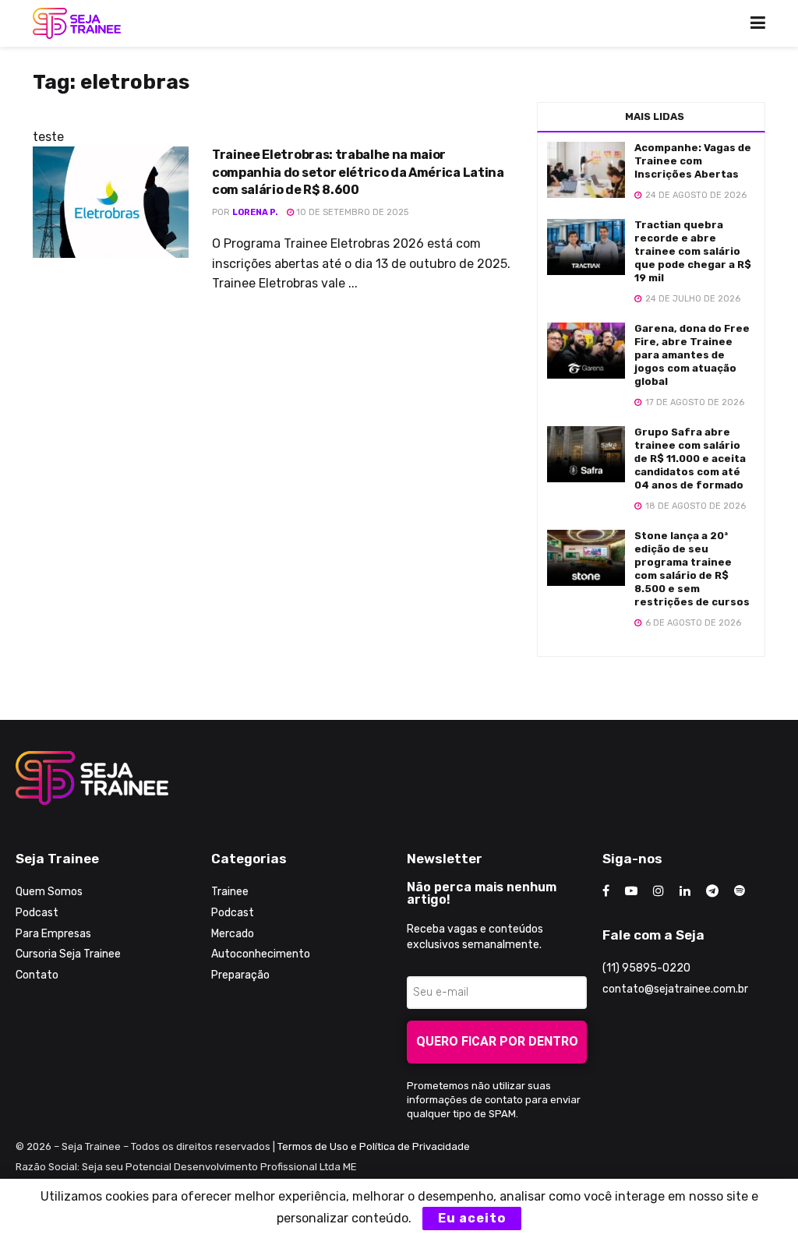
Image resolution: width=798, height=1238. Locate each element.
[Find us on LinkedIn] (685, 891)
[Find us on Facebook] (605, 891)
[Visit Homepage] (77, 23)
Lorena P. (255, 212)
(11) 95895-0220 (646, 968)
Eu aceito (472, 1218)
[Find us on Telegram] (712, 891)
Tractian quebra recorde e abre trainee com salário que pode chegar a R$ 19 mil (692, 251)
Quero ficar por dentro (497, 1041)
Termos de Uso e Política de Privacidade (373, 1146)
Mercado (232, 933)
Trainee (230, 891)
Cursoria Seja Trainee (68, 954)
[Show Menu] (757, 23)
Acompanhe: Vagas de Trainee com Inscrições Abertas (692, 161)
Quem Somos (49, 891)
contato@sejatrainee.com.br (675, 989)
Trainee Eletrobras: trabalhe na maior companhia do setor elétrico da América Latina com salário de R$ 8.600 (358, 172)
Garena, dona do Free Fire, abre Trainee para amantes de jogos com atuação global (692, 355)
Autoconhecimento (260, 954)
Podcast (37, 912)
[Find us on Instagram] (658, 891)
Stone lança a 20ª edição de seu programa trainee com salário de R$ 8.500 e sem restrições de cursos (692, 568)
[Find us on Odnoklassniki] (739, 891)
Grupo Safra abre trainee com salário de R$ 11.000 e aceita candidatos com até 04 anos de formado (690, 458)
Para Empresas (53, 933)
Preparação (240, 975)
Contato (37, 975)
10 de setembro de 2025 (351, 212)
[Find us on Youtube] (631, 891)
